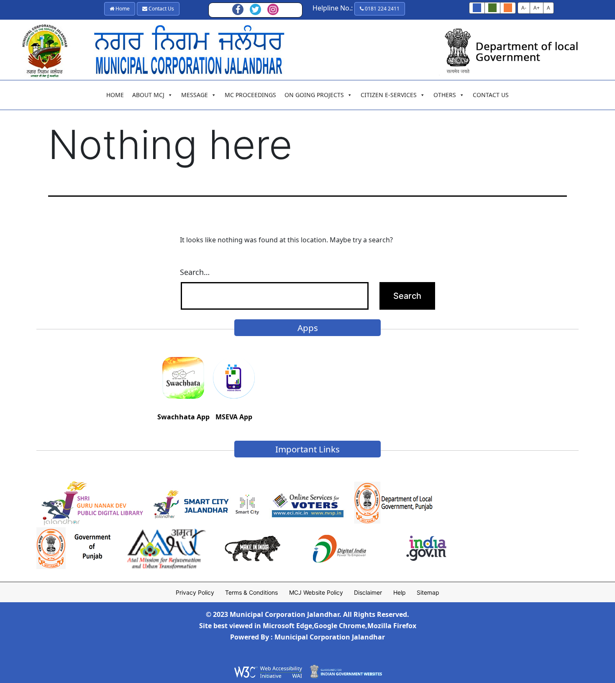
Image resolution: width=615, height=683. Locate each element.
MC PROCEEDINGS (250, 95)
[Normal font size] (477, 8)
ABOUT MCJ (148, 95)
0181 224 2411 (382, 8)
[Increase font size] (508, 8)
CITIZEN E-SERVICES (389, 95)
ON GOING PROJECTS (314, 95)
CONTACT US (491, 95)
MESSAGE (194, 95)
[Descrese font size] (492, 8)
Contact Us (160, 8)
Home (122, 8)
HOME (115, 95)
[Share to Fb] (238, 10)
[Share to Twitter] (255, 10)
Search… (195, 272)
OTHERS (444, 95)
